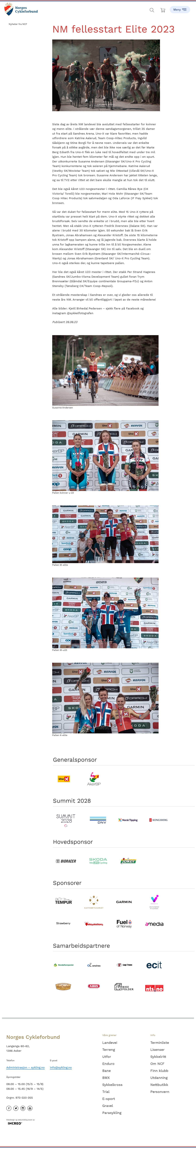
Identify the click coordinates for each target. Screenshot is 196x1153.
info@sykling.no (61, 1067)
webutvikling (23, 1120)
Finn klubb (159, 1071)
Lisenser (157, 1050)
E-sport (108, 1099)
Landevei (109, 1043)
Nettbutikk (159, 1085)
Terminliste (159, 1043)
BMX (106, 1078)
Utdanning (159, 1078)
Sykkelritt (158, 1057)
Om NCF (157, 1064)
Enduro (108, 1064)
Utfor (106, 1057)
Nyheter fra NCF (18, 24)
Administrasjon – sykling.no (25, 1067)
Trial (105, 1092)
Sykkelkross (112, 1085)
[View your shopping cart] (163, 9)
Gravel (107, 1106)
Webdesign (10, 1120)
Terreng (108, 1050)
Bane (106, 1071)
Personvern (159, 1092)
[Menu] (180, 7)
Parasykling (111, 1113)
